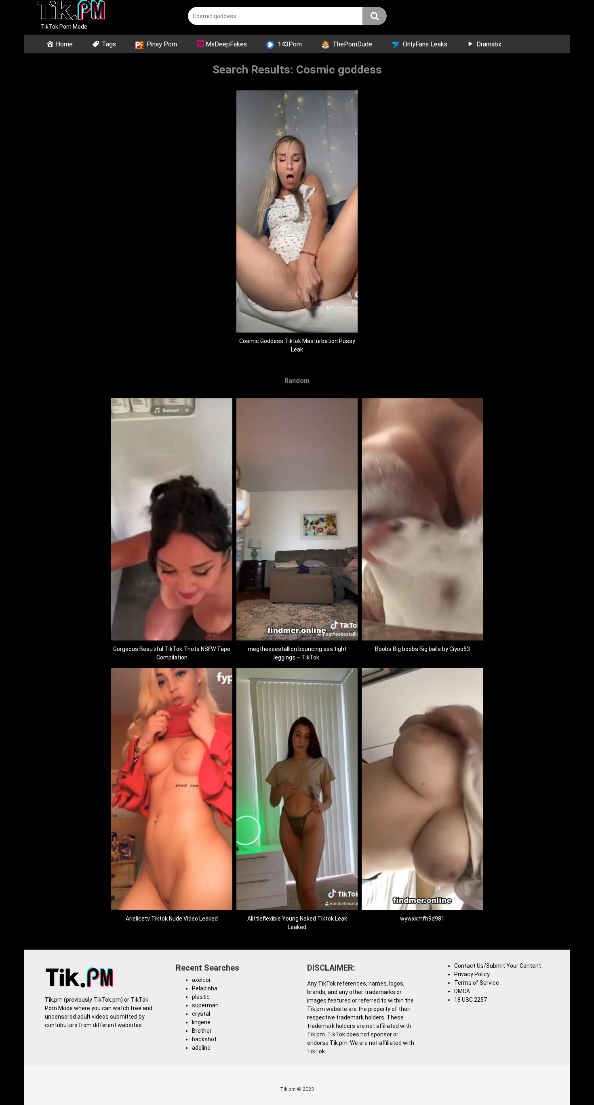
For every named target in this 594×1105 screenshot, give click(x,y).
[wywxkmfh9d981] (422, 908)
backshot (204, 1039)
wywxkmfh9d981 (422, 918)
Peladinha (204, 988)
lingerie (201, 1022)
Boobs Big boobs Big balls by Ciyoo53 (422, 649)
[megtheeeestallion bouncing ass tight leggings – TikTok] (297, 638)
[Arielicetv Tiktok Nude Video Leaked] (171, 908)
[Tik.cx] (70, 11)
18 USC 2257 (470, 999)
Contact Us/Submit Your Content (497, 966)
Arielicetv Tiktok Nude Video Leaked (172, 918)
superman (205, 1005)
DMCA (462, 991)
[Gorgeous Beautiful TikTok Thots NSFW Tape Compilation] (171, 638)
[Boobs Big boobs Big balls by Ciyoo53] (422, 638)
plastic (201, 997)
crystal (201, 1014)
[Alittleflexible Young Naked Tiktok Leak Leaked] (297, 908)
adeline (201, 1047)
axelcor (201, 980)
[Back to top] (567, 1080)
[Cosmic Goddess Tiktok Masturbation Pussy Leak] (297, 330)
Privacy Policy (472, 974)
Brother (202, 1031)
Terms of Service (476, 982)
